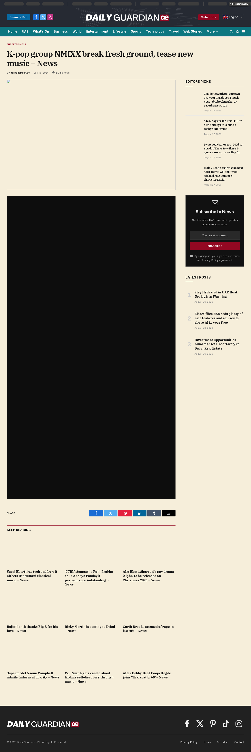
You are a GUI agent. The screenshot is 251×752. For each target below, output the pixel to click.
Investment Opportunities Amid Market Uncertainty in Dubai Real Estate (217, 344)
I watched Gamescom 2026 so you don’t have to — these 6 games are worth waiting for (223, 148)
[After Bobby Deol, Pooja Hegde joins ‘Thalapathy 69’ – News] (149, 653)
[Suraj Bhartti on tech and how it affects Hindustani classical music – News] (33, 551)
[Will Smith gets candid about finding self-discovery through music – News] (91, 653)
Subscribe (208, 17)
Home (12, 31)
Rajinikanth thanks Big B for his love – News (32, 629)
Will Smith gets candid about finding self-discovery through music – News (89, 677)
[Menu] (243, 31)
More (211, 31)
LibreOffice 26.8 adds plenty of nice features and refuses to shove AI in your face (219, 318)
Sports (136, 31)
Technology (155, 31)
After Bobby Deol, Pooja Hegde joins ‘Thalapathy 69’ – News (147, 675)
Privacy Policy (210, 260)
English (233, 17)
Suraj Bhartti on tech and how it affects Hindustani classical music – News (32, 576)
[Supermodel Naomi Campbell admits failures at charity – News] (33, 653)
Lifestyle (119, 31)
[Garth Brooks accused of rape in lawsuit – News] (149, 607)
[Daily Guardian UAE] (127, 17)
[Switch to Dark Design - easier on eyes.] (231, 31)
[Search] (237, 31)
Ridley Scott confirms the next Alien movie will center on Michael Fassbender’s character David (223, 173)
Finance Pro (18, 17)
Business (61, 31)
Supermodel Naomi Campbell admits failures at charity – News (33, 675)
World (77, 31)
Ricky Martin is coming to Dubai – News (90, 629)
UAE (25, 31)
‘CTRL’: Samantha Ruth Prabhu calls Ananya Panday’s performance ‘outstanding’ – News (89, 578)
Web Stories (192, 31)
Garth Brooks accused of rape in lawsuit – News (148, 629)
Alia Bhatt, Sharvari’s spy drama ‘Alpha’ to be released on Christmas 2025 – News (148, 576)
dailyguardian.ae (20, 72)
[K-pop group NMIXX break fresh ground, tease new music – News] (91, 135)
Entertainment (97, 31)
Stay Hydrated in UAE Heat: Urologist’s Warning (216, 294)
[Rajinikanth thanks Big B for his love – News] (33, 606)
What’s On (41, 31)
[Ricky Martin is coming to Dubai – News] (91, 606)
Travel (174, 31)
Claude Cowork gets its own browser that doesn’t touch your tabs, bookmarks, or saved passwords (222, 99)
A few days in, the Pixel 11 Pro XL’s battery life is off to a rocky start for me (223, 125)
